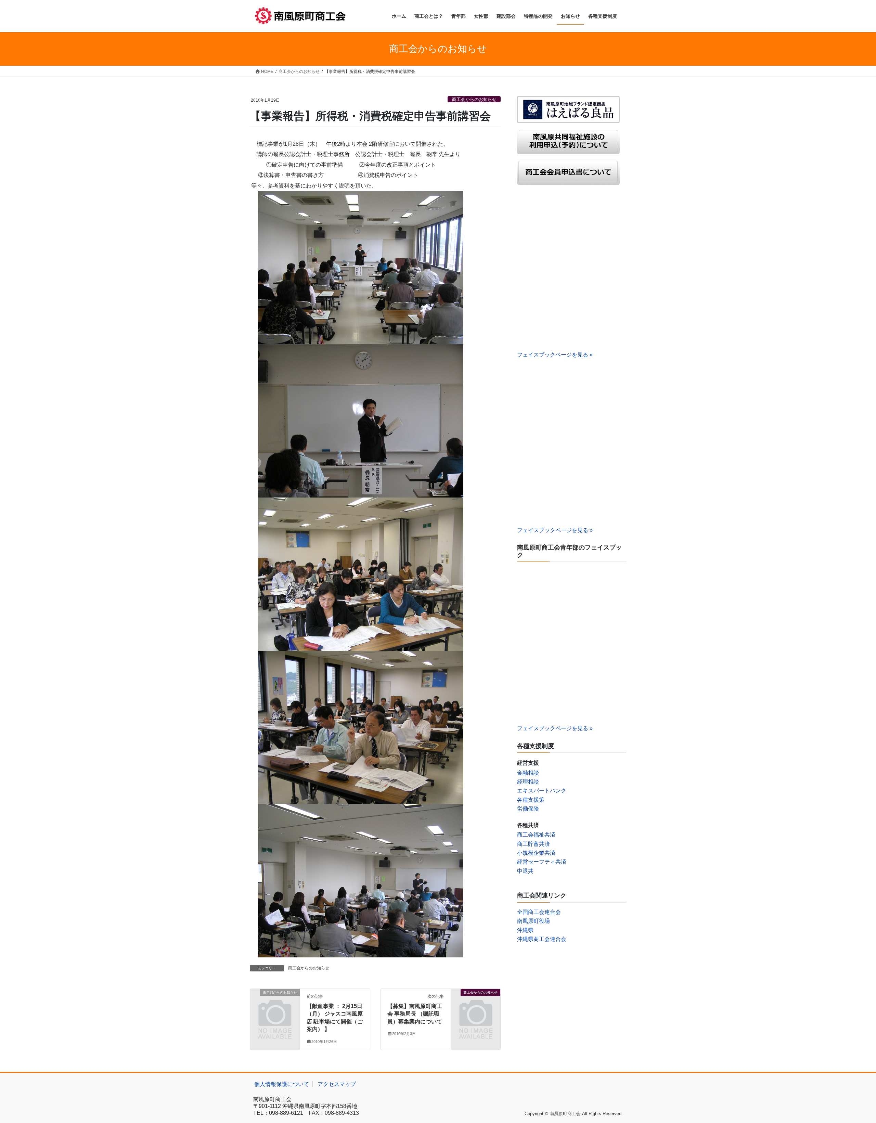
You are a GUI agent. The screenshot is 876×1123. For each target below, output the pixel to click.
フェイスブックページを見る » (555, 355)
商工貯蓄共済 (533, 844)
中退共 (525, 871)
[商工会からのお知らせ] (476, 1004)
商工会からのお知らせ (474, 99)
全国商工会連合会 (539, 912)
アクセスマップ (337, 1084)
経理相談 (528, 782)
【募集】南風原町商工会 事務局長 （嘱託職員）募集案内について (414, 1013)
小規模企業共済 (536, 853)
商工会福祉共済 (536, 835)
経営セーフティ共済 (541, 862)
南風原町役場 (533, 921)
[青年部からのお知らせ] (275, 1004)
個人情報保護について (281, 1084)
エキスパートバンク (541, 790)
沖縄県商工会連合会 (541, 939)
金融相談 (528, 773)
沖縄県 (525, 930)
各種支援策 (530, 800)
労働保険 (528, 809)
